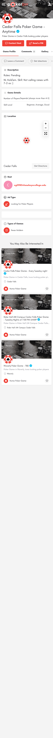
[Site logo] (18, 4)
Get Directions (40, 166)
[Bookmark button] (47, 288)
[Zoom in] (46, 123)
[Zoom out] (46, 128)
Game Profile (9, 51)
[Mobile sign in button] (50, 4)
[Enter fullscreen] (46, 133)
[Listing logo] (7, 18)
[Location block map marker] (26, 140)
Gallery (44, 51)
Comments (28, 51)
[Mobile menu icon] (3, 4)
